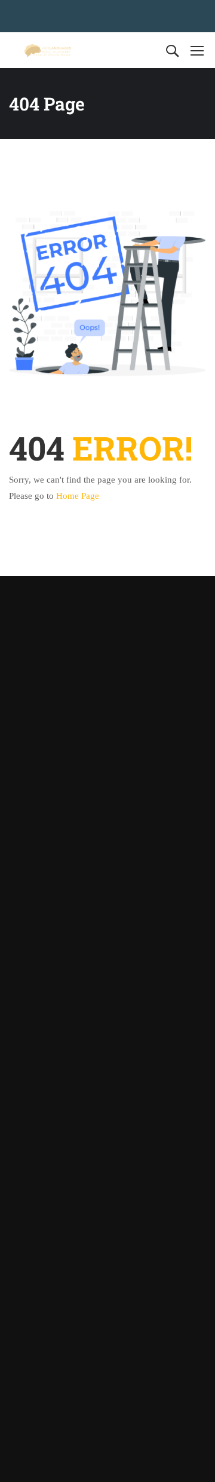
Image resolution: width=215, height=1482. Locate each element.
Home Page (77, 496)
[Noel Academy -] (48, 50)
